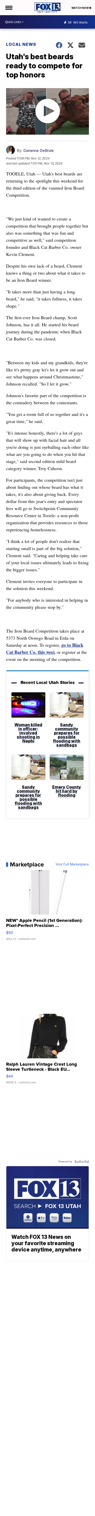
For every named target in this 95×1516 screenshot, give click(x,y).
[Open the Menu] (8, 7)
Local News (21, 44)
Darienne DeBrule (38, 150)
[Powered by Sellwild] (81, 1161)
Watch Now (80, 7)
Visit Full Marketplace (72, 864)
